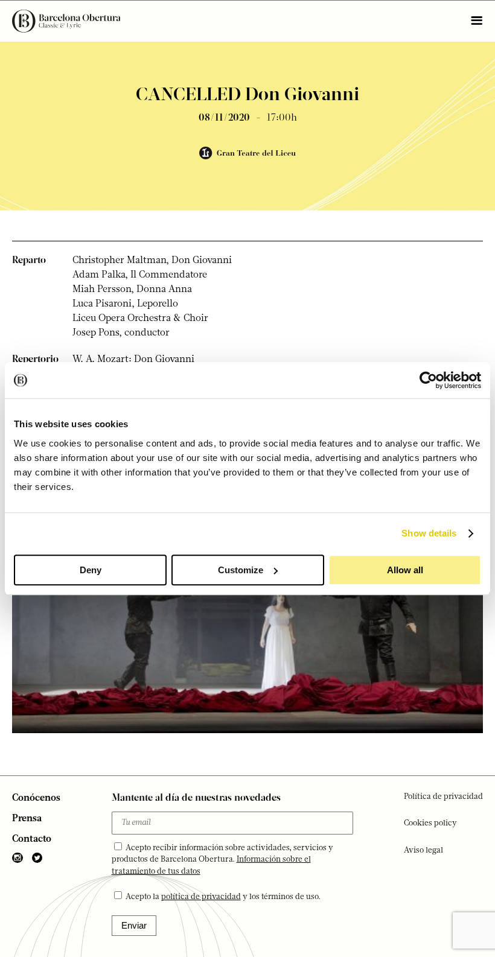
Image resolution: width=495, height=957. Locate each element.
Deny (90, 570)
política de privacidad (201, 897)
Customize (240, 570)
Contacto (31, 839)
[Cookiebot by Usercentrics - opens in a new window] (428, 380)
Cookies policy (430, 823)
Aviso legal (423, 850)
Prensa (27, 819)
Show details (428, 533)
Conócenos (36, 798)
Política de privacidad (443, 797)
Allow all (405, 570)
